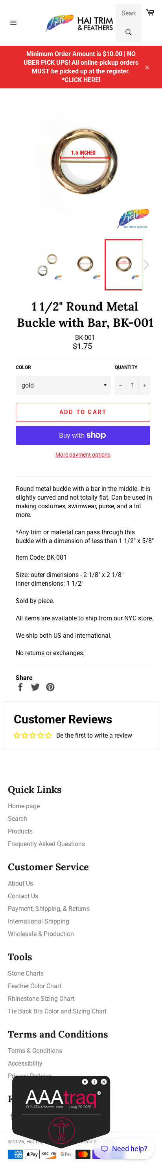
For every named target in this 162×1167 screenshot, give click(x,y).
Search (17, 818)
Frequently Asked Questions (46, 844)
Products (20, 831)
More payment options (82, 454)
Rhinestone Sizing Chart (41, 998)
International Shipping (38, 921)
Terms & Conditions (35, 1051)
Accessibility (25, 1063)
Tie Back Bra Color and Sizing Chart (57, 1011)
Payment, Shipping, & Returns (49, 908)
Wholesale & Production (41, 934)
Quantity (126, 367)
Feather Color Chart (34, 986)
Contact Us (23, 896)
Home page (24, 806)
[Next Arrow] (146, 265)
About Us (20, 883)
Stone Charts (26, 973)
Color (23, 367)
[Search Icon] (129, 32)
